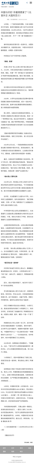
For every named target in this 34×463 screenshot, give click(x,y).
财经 (29, 448)
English (19, 456)
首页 (4, 448)
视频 (12, 451)
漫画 (4, 451)
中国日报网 (4, 6)
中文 (14, 456)
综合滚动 (11, 6)
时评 (12, 448)
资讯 (21, 448)
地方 (21, 451)
